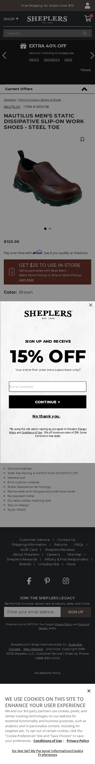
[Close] (88, 690)
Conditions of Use (47, 740)
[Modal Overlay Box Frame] (47, 382)
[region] (47, 724)
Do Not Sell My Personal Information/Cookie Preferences (47, 753)
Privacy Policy (78, 740)
